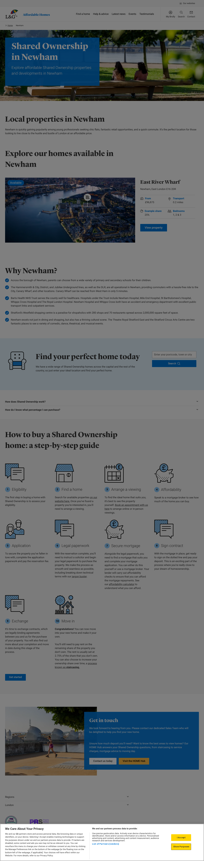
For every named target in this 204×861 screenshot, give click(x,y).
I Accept (181, 837)
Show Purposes (181, 846)
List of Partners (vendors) (105, 844)
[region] (102, 842)
